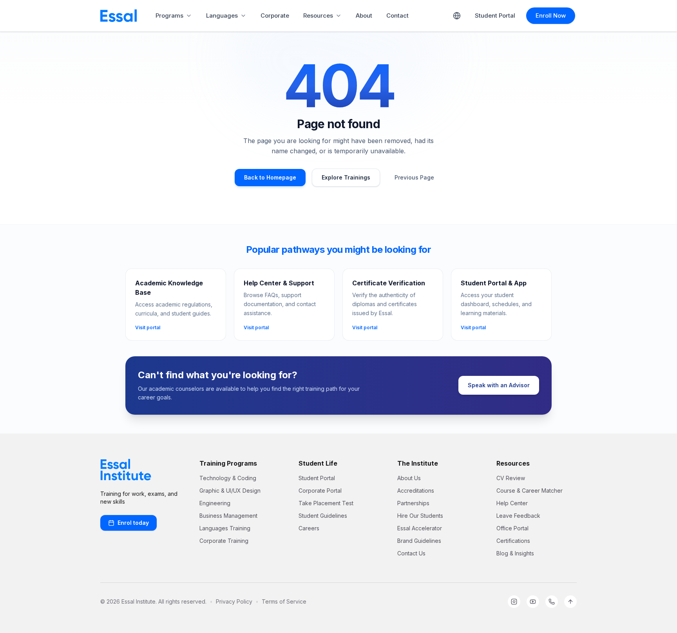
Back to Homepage (270, 177)
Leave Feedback (518, 515)
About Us (409, 478)
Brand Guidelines (419, 540)
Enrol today (133, 522)
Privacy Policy (234, 601)
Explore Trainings (346, 177)
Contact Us (411, 553)
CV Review (510, 478)
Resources (318, 15)
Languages (222, 15)
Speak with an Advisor (499, 385)
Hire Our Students (420, 515)
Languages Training (224, 528)
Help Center (512, 503)
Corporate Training (223, 540)
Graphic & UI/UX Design (230, 490)
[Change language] (457, 16)
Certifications (513, 540)
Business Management (228, 515)
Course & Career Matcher (529, 490)
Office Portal (512, 528)
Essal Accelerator (419, 528)
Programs (169, 15)
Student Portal (495, 15)
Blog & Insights (515, 553)
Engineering (214, 503)
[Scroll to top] (570, 601)
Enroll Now (551, 15)
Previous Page (414, 177)
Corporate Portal (320, 490)
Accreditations (415, 490)
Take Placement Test (326, 503)
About (364, 15)
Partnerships (413, 503)
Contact (397, 15)
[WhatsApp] (551, 601)
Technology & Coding (227, 478)
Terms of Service (284, 601)
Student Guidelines (323, 515)
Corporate (275, 15)
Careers (309, 528)
